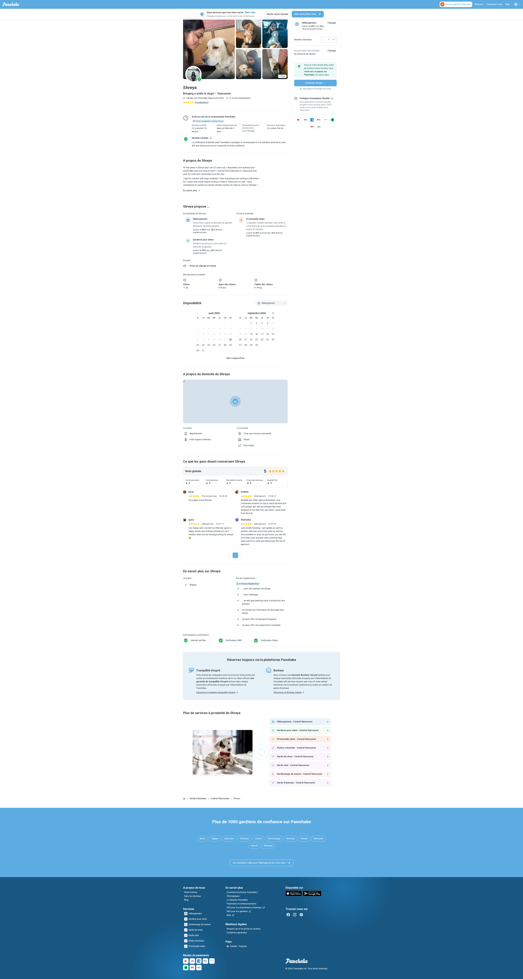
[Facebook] (288, 914)
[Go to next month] (273, 313)
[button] (315, 70)
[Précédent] (229, 555)
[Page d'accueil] (184, 798)
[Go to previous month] (197, 313)
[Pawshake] (10, 4)
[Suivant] (241, 555)
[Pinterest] (301, 914)
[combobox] (271, 303)
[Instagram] (294, 914)
